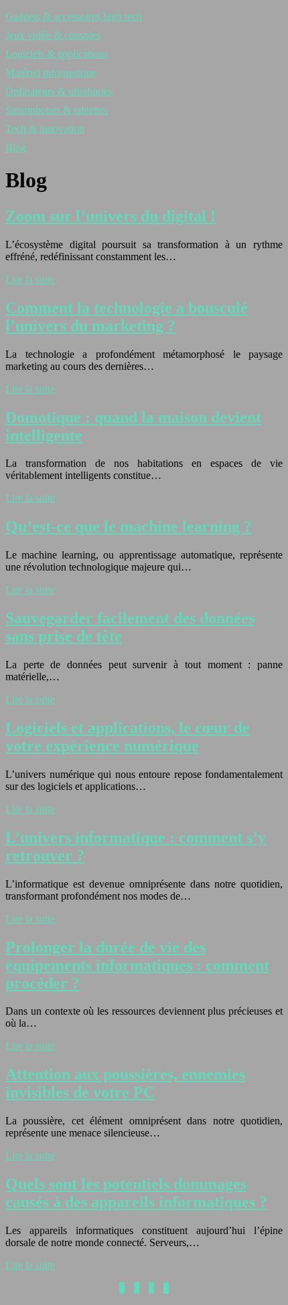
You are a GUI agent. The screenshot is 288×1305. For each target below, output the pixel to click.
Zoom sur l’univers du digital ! (110, 216)
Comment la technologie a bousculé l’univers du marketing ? (126, 316)
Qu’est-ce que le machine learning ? (128, 526)
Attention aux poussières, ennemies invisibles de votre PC (125, 1083)
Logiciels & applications (56, 54)
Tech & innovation (44, 128)
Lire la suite (30, 279)
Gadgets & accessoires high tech (73, 16)
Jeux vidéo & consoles (52, 35)
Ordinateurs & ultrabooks (59, 91)
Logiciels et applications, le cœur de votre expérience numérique (127, 737)
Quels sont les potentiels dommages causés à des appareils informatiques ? (136, 1193)
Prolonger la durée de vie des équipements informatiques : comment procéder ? (137, 965)
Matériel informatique (50, 72)
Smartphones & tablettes (56, 110)
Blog (15, 147)
